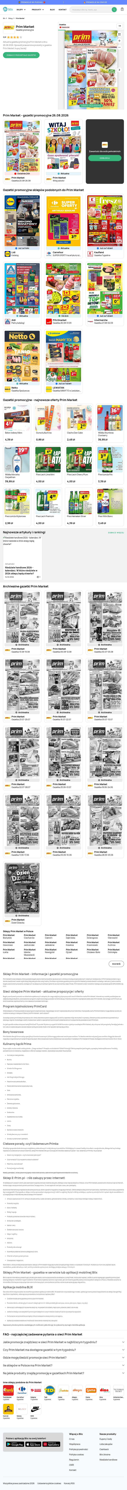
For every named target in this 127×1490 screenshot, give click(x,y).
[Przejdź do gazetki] (119, 34)
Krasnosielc (93, 943)
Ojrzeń (72, 951)
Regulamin (74, 1459)
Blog (52, 9)
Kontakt (62, 9)
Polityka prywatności (78, 1449)
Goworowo (9, 943)
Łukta (9, 951)
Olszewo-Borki (93, 951)
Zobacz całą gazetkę (91, 106)
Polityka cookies (76, 1454)
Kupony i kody (106, 1439)
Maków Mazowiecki (30, 952)
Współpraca (74, 1444)
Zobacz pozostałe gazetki (21, 55)
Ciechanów (30, 936)
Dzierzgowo (93, 936)
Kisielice (72, 943)
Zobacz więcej (116, 532)
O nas (71, 1439)
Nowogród (51, 951)
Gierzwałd (114, 936)
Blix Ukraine (105, 1454)
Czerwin (51, 936)
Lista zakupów (106, 1444)
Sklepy (10, 18)
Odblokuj (105, 158)
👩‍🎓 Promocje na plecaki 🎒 (31, 2)
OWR (71, 1465)
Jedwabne (51, 943)
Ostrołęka (114, 951)
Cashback (104, 1449)
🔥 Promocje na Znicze (95, 2)
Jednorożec (30, 943)
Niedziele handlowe (108, 1459)
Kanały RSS (69, 1483)
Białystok (9, 936)
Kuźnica (114, 943)
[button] (63, 1342)
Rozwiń (116, 964)
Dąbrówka (72, 936)
